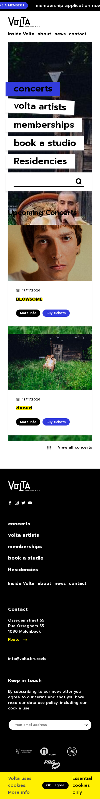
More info (19, 792)
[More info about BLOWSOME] (50, 253)
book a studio (45, 143)
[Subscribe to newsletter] (88, 725)
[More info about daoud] (50, 362)
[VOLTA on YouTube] (30, 503)
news (60, 34)
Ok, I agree (55, 785)
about (44, 34)
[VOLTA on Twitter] (23, 503)
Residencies (40, 161)
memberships (44, 125)
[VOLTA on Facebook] (10, 503)
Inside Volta (21, 34)
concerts (33, 88)
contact (77, 34)
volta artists (40, 106)
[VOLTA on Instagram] (17, 503)
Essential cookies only (82, 785)
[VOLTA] (24, 23)
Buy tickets (56, 312)
